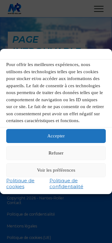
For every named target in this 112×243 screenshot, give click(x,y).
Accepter (56, 135)
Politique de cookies (20, 183)
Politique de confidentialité (66, 183)
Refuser (56, 152)
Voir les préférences (56, 170)
